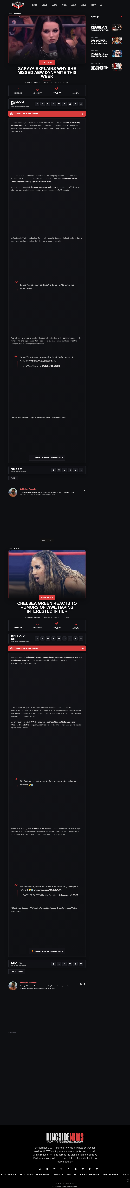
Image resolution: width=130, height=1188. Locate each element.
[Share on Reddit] (75, 470)
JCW (83, 5)
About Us (58, 1175)
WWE (45, 5)
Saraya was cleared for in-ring (44, 187)
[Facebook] (37, 104)
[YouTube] (64, 104)
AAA (73, 5)
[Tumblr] (68, 1168)
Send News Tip (8, 1175)
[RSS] (97, 1168)
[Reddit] (81, 104)
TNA (64, 5)
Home (34, 5)
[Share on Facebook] (53, 470)
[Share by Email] (81, 470)
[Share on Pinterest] (70, 470)
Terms (125, 1175)
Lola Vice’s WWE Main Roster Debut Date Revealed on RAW (99, 41)
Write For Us (26, 1175)
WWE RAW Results (97, 63)
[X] (42, 104)
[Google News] (48, 104)
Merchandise (43, 1175)
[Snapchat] (75, 104)
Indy (93, 5)
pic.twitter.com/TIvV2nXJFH (48, 890)
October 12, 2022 (69, 895)
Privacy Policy (111, 1175)
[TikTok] (89, 1168)
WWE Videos (95, 24)
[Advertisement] (26, 262)
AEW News (17, 13)
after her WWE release (41, 828)
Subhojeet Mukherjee (33, 82)
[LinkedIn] (53, 104)
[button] (101, 5)
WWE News (17, 548)
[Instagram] (70, 104)
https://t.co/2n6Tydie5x (44, 361)
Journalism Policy (89, 1175)
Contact (71, 1175)
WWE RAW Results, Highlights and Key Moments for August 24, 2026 (99, 68)
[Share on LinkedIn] (64, 470)
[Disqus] (47, 1066)
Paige (13, 478)
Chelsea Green (17, 971)
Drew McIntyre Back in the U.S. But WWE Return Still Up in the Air (100, 55)
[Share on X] (59, 470)
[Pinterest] (59, 104)
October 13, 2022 (51, 366)
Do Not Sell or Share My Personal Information (65, 1186)
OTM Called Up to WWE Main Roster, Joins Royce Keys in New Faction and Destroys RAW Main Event (100, 28)
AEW (54, 5)
